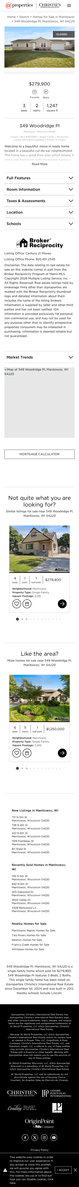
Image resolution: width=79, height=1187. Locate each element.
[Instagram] (44, 1140)
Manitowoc (63, 136)
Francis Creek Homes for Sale (30, 944)
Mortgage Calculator (39, 454)
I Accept (63, 1170)
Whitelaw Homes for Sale (28, 949)
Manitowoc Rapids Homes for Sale (33, 930)
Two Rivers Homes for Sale (29, 935)
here (12, 1182)
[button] (39, 402)
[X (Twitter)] (34, 1140)
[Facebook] (25, 1140)
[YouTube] (54, 1140)
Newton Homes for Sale (27, 939)
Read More (39, 164)
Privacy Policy (40, 1149)
